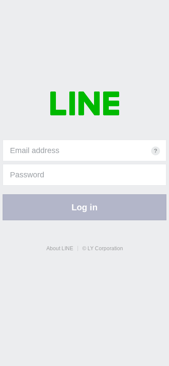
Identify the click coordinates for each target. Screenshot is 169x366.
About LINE (59, 248)
